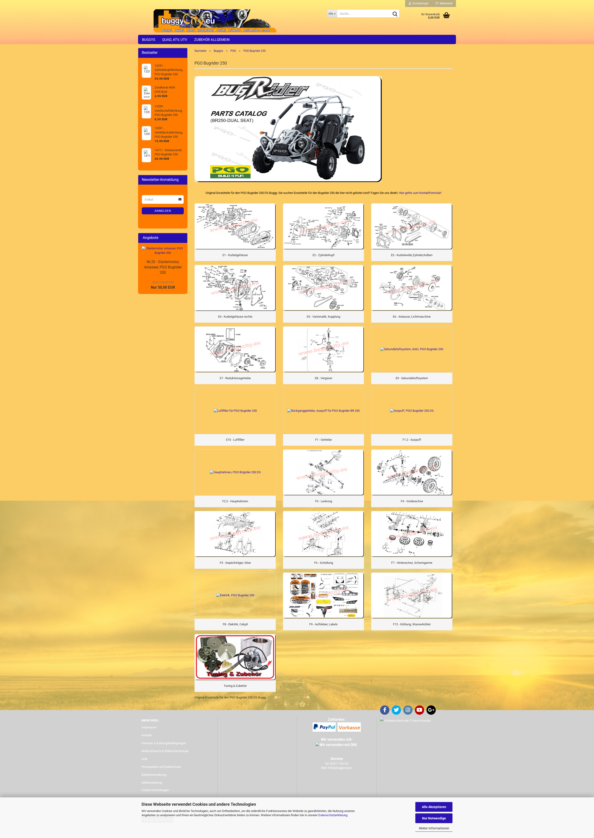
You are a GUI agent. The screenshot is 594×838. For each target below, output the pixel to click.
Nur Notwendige (434, 818)
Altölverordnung (152, 782)
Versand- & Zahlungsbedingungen (164, 743)
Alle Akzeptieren (434, 807)
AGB (144, 759)
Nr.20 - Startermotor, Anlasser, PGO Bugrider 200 (163, 267)
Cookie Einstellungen (155, 790)
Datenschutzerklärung (332, 815)
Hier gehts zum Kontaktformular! (420, 193)
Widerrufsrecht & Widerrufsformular (165, 751)
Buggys (148, 40)
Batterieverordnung (154, 774)
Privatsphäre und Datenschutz (161, 767)
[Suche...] (395, 14)
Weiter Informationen (434, 828)
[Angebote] (182, 238)
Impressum (149, 727)
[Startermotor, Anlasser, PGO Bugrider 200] (163, 250)
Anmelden (163, 210)
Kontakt (147, 735)
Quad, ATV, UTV (174, 40)
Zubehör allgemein (212, 40)
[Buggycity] (231, 21)
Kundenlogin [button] (420, 3)
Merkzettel (445, 3)
